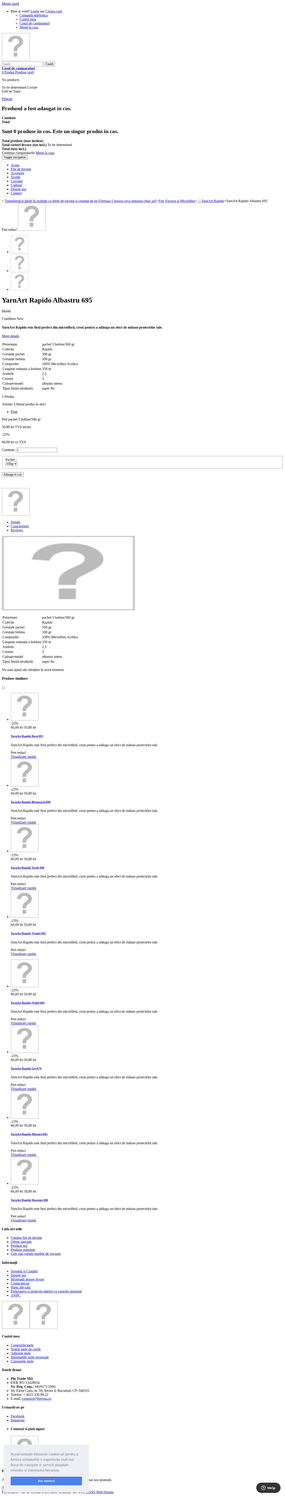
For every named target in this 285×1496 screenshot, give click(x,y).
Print (14, 412)
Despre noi (18, 1275)
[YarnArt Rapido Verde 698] (25, 851)
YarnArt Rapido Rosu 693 (27, 736)
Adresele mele (21, 1353)
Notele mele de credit (26, 1349)
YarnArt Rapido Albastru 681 (29, 1134)
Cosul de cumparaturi (35, 23)
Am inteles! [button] (46, 1481)
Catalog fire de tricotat (26, 1238)
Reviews (17, 530)
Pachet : (11, 459)
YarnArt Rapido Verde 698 (27, 867)
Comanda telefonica (34, 15)
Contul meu (28, 19)
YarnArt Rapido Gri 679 (26, 1068)
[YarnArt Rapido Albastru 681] (25, 1117)
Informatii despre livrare (27, 1279)
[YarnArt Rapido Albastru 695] (32, 230)
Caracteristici (20, 526)
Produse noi (19, 1246)
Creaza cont (53, 11)
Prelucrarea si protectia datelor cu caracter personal (46, 1291)
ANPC (15, 1295)
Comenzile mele (22, 1345)
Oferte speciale (21, 1242)
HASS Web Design (100, 1492)
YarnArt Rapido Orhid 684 (28, 1002)
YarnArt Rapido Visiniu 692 (28, 933)
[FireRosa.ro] (16, 59)
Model (6, 311)
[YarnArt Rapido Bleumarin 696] (25, 785)
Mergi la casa (29, 27)
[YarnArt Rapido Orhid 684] (25, 986)
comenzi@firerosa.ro (36, 1398)
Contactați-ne (20, 1283)
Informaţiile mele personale (30, 1357)
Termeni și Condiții (24, 1271)
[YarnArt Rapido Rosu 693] (25, 719)
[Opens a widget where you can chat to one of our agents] (268, 1488)
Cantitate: (8, 450)
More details (10, 336)
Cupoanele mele (22, 1361)
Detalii (15, 522)
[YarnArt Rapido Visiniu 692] (25, 917)
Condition (9, 319)
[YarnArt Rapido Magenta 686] (25, 1183)
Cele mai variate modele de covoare (36, 1254)
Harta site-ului (21, 1287)
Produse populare (23, 1250)
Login (35, 11)
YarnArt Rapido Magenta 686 (29, 1200)
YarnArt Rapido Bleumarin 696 (31, 802)
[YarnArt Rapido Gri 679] (25, 1052)
